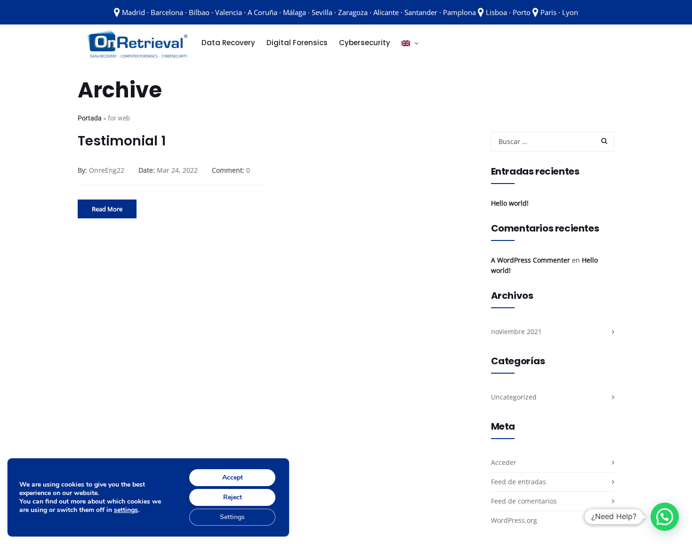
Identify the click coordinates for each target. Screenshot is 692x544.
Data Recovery (228, 43)
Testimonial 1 (122, 141)
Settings (232, 516)
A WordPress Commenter (530, 260)
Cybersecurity (364, 43)
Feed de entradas (518, 481)
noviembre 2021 (516, 331)
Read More (107, 209)
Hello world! (510, 203)
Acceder (503, 462)
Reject (232, 497)
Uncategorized (514, 396)
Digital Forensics (297, 43)
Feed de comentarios (524, 500)
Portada (90, 118)
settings (126, 510)
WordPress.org (514, 520)
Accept (232, 477)
